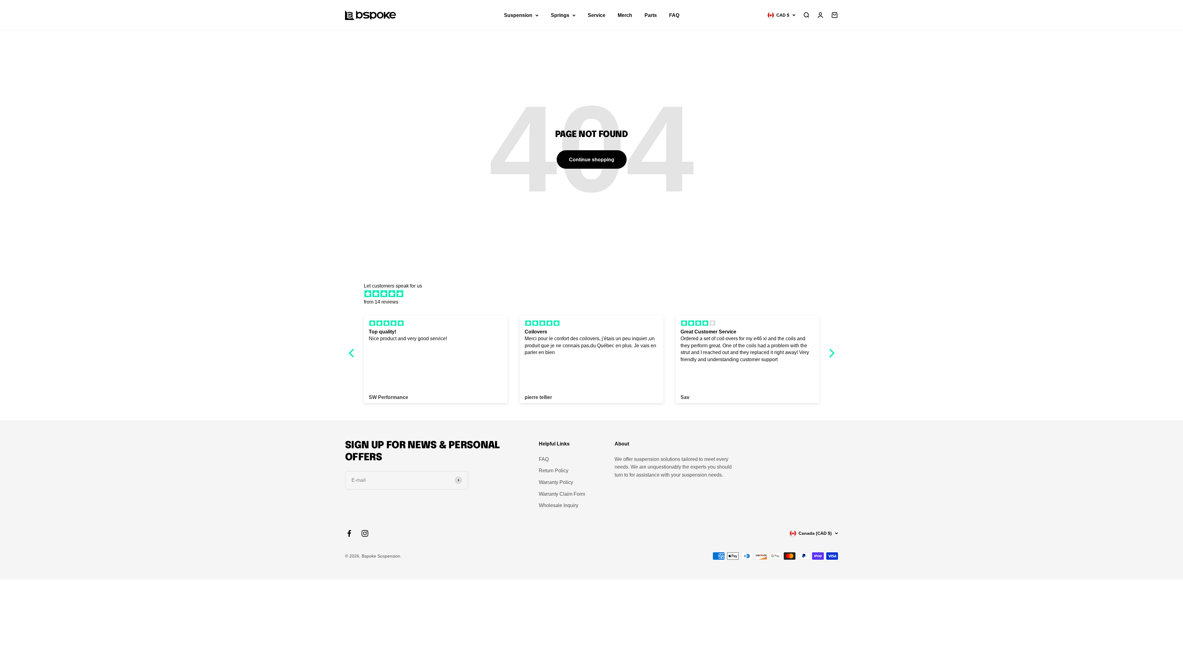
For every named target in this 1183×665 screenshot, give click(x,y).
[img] (595, 294)
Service (596, 15)
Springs (560, 15)
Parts (650, 15)
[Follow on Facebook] (349, 533)
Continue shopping (591, 159)
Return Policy (553, 470)
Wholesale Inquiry (558, 505)
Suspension (518, 15)
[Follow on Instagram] (365, 533)
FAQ (674, 15)
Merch (625, 15)
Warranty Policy (556, 482)
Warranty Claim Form (562, 494)
